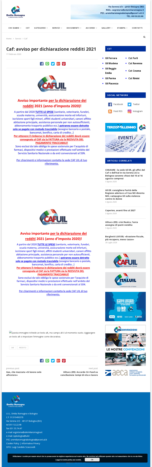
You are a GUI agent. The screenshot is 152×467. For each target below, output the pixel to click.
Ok (92, 459)
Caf (12, 347)
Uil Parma (110, 78)
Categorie (40, 28)
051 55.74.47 (16, 428)
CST (28, 28)
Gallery (106, 28)
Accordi (90, 28)
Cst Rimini (133, 78)
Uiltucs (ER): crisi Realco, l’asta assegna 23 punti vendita (121, 223)
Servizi (56, 28)
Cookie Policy (12, 443)
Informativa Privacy (31, 443)
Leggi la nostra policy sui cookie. (68, 460)
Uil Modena (111, 63)
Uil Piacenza (111, 83)
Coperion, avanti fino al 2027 (120, 210)
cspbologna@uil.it (21, 436)
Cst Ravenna (135, 63)
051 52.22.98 (15, 424)
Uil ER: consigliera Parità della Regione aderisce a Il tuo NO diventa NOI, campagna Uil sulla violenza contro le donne (124, 194)
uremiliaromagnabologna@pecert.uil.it (29, 439)
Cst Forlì (133, 58)
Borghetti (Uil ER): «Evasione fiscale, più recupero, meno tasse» (124, 238)
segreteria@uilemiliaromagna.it (27, 432)
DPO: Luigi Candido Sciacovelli (20, 447)
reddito (22, 347)
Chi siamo (13, 28)
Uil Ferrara (111, 58)
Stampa (121, 28)
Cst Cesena (134, 70)
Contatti (137, 28)
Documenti (73, 28)
